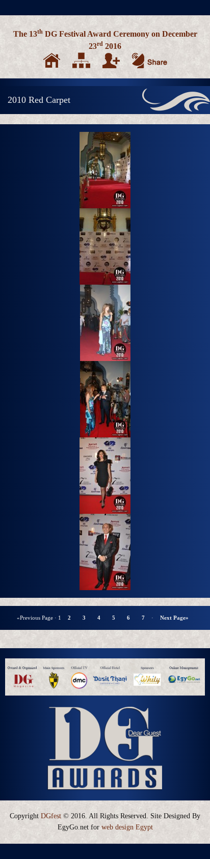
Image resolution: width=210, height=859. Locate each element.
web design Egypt (127, 827)
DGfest (51, 816)
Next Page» (174, 618)
